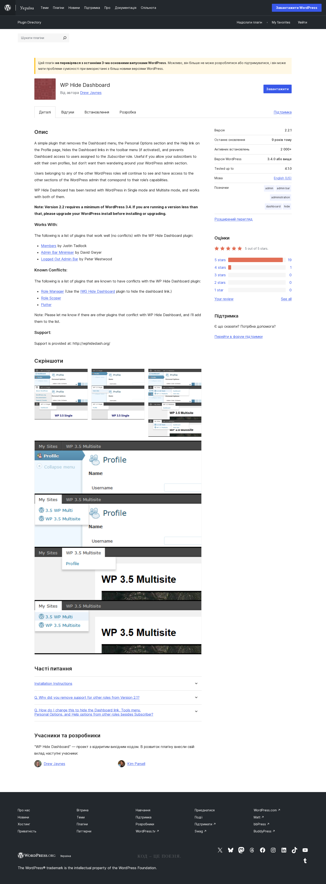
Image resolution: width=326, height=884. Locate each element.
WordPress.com (267, 810)
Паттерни (84, 831)
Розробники (145, 824)
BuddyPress (264, 831)
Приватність (27, 831)
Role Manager (52, 291)
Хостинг (24, 824)
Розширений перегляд (233, 219)
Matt (259, 817)
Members (48, 245)
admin (269, 188)
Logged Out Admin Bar (59, 259)
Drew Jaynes (91, 92)
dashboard (273, 206)
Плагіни (82, 824)
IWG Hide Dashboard (97, 291)
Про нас (24, 810)
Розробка (128, 112)
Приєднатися (205, 810)
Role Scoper (51, 298)
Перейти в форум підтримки (238, 336)
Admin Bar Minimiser (57, 252)
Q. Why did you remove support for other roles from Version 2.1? (86, 697)
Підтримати (205, 824)
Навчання (143, 810)
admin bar (283, 188)
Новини (23, 817)
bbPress (262, 824)
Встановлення (96, 112)
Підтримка (283, 112)
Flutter (46, 304)
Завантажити (277, 89)
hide (287, 206)
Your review (224, 299)
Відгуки (67, 112)
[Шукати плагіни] (64, 37)
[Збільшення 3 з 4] (195, 374)
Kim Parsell (136, 763)
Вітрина (82, 810)
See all (286, 299)
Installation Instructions (53, 683)
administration (280, 197)
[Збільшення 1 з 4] (82, 374)
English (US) (283, 178)
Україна (65, 856)
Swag (201, 831)
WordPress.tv (147, 831)
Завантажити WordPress (296, 8)
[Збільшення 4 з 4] (195, 446)
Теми (81, 817)
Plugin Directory (29, 22)
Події (198, 817)
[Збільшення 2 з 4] (138, 374)
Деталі (45, 112)
